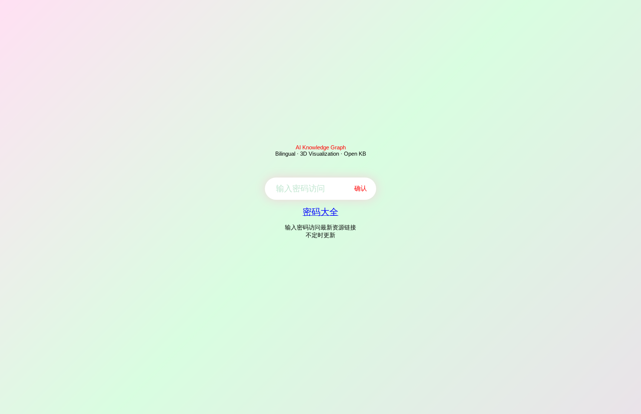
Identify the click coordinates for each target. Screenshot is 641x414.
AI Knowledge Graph (321, 147)
